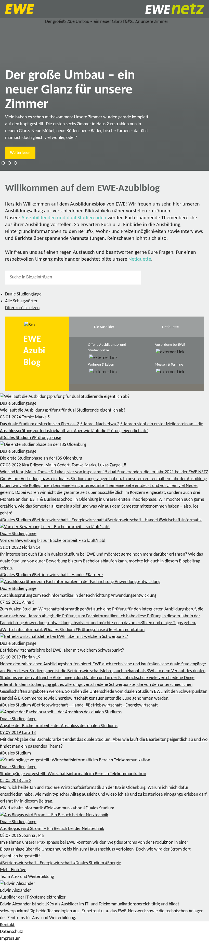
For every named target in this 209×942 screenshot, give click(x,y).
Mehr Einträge (13, 870)
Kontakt (7, 924)
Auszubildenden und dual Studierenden (63, 218)
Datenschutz (11, 931)
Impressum (10, 938)
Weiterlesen (20, 153)
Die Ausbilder (104, 327)
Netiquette (139, 259)
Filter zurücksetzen (22, 308)
